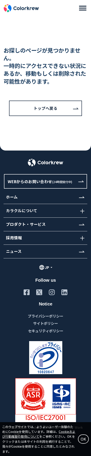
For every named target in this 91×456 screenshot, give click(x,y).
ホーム (12, 197)
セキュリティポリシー (45, 330)
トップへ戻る (45, 108)
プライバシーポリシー (45, 316)
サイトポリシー (45, 323)
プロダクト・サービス (26, 224)
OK (83, 439)
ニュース (14, 251)
